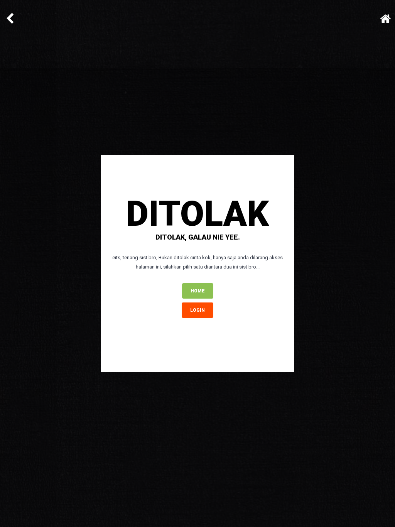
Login (197, 310)
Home (198, 291)
